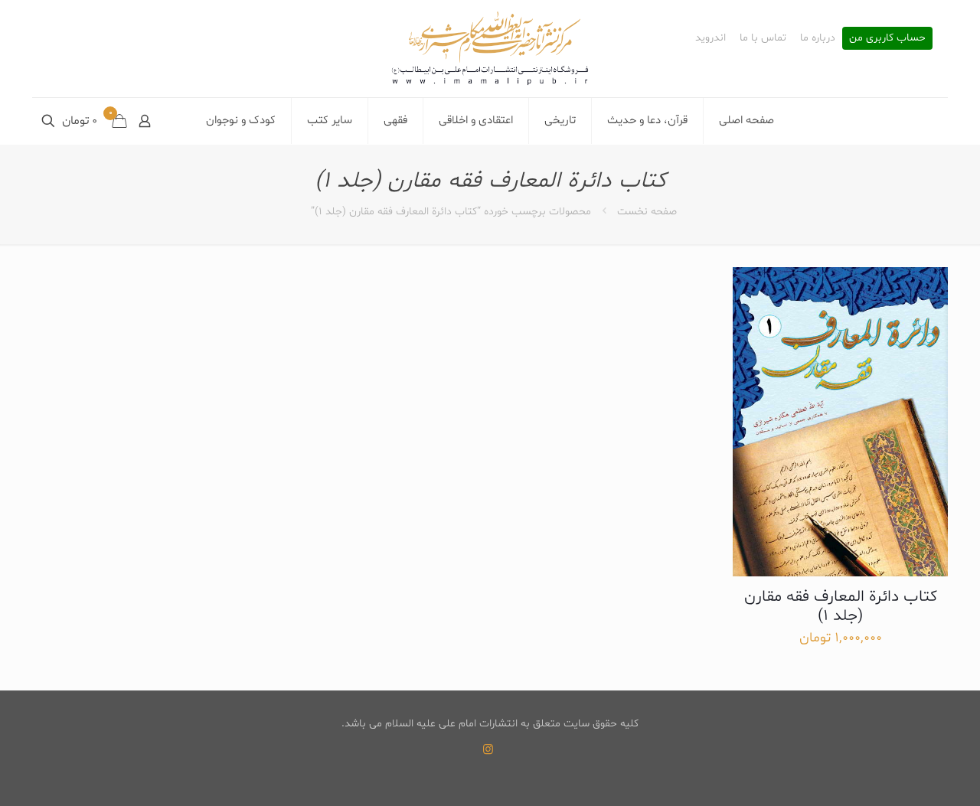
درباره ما (817, 38)
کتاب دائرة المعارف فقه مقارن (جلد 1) (840, 606)
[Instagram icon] (488, 750)
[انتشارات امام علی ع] (490, 48)
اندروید (710, 38)
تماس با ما (763, 38)
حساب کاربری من (887, 38)
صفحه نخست (647, 211)
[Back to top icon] (906, 775)
